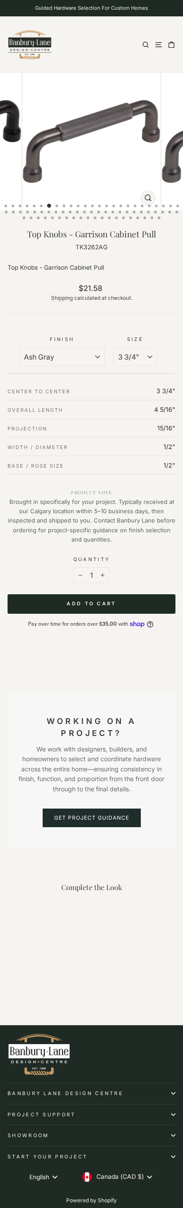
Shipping (62, 298)
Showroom (28, 1135)
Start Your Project (48, 1157)
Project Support (42, 1114)
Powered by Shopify (91, 1200)
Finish (62, 339)
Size (135, 339)
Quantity (91, 559)
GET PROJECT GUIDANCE (91, 817)
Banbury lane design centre (65, 1093)
